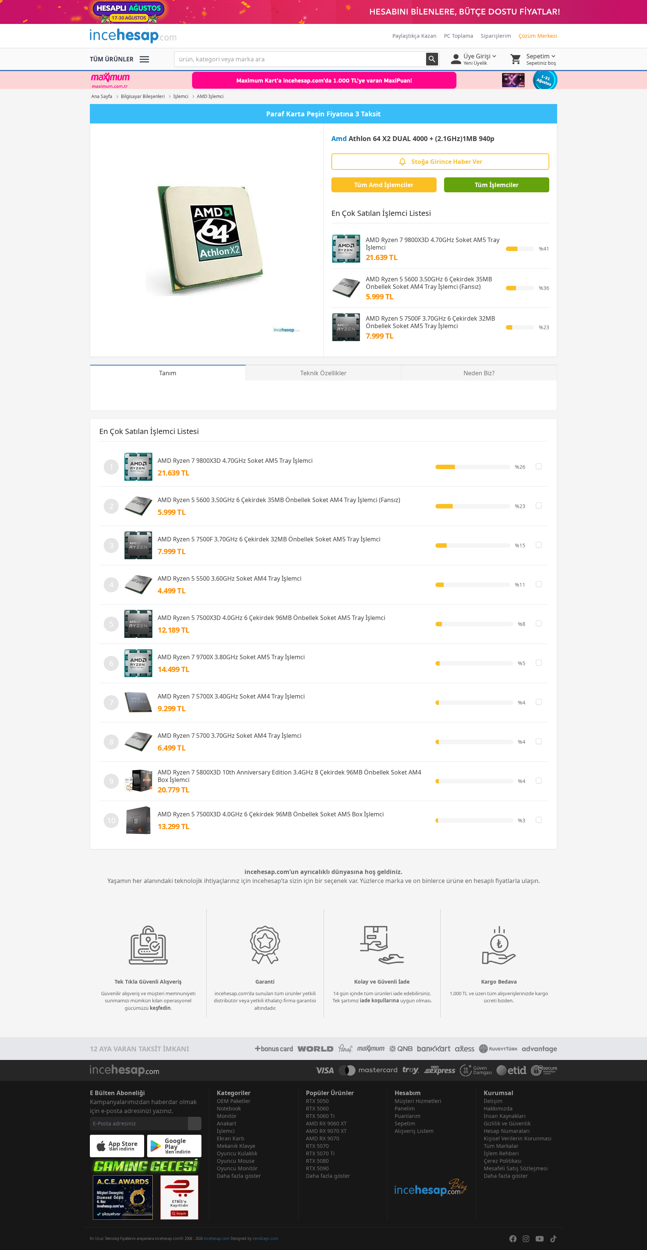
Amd (339, 138)
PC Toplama (458, 35)
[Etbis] (179, 1197)
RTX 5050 (317, 1100)
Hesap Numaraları (507, 1130)
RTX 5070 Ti (320, 1153)
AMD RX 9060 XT (326, 1123)
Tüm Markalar (501, 1145)
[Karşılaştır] (539, 466)
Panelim (405, 1108)
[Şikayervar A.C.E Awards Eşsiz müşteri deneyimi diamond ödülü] (123, 1197)
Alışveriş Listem (414, 1130)
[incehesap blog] (431, 1166)
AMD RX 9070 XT (326, 1130)
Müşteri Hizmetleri (418, 1100)
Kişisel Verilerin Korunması (518, 1138)
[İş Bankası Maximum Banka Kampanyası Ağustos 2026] (323, 80)
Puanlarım (407, 1115)
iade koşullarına (379, 1000)
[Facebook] (513, 1239)
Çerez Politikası (503, 1160)
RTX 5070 (317, 1145)
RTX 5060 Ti (320, 1115)
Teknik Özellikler (323, 373)
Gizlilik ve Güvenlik (507, 1123)
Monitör (227, 1115)
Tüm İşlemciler (497, 185)
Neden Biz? (479, 373)
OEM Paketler (233, 1100)
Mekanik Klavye (236, 1145)
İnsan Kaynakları (505, 1115)
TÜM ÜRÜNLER (112, 59)
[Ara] (432, 59)
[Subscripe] (194, 1123)
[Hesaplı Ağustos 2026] (323, 12)
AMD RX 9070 (322, 1138)
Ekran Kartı (230, 1138)
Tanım (167, 373)
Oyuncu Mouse (236, 1160)
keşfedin (160, 1008)
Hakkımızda (498, 1108)
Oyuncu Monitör (237, 1168)
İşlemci (226, 1130)
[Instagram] (526, 1239)
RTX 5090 (317, 1168)
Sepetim (405, 1123)
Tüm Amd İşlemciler (383, 185)
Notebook (229, 1108)
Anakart (226, 1123)
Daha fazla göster (239, 1175)
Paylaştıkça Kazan (414, 35)
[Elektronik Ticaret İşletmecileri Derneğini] (511, 1070)
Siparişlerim (496, 35)
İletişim (493, 1100)
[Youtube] (539, 1239)
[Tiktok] (553, 1239)
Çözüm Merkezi (538, 35)
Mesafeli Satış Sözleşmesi (516, 1168)
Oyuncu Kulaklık (237, 1153)
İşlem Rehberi (501, 1153)
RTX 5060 (317, 1108)
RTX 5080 (317, 1160)
